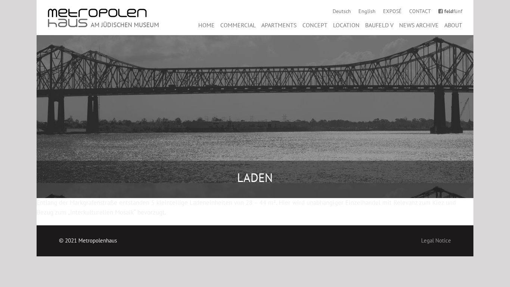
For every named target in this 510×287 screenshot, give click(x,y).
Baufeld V (379, 25)
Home (206, 25)
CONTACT (420, 11)
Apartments (279, 25)
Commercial (238, 25)
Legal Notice (436, 240)
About (453, 25)
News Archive (419, 25)
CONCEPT (314, 25)
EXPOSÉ (392, 11)
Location (346, 25)
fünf (453, 11)
